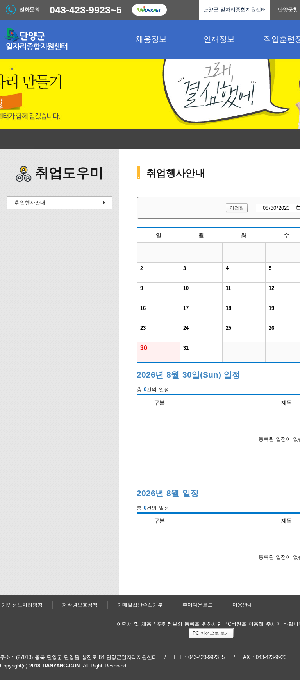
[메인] (58, 39)
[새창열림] (149, 10)
